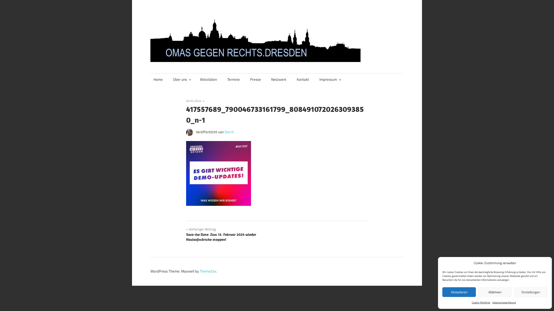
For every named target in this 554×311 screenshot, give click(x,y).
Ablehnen (494, 292)
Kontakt (303, 79)
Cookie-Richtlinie (481, 302)
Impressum (328, 79)
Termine (233, 79)
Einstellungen (531, 292)
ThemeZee (208, 271)
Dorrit (229, 132)
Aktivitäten (208, 79)
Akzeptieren (459, 292)
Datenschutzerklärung (504, 302)
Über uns (180, 79)
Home (158, 79)
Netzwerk (278, 79)
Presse (255, 79)
